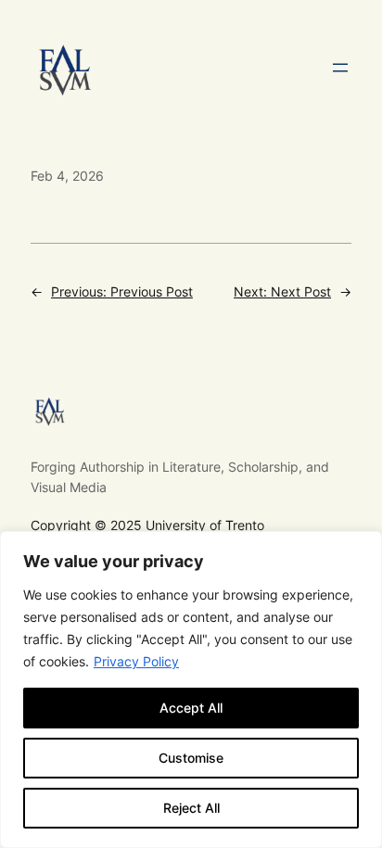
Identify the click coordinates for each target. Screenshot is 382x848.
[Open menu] (340, 68)
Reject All (191, 808)
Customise (191, 758)
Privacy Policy (136, 661)
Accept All (191, 707)
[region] (191, 689)
